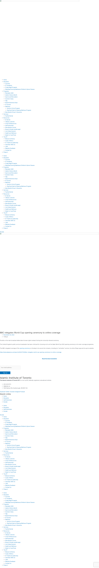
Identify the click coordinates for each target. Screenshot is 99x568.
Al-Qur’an (7, 119)
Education (6, 81)
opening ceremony (25, 348)
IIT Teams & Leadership (11, 142)
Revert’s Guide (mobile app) (12, 129)
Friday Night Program (11, 87)
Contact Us (8, 150)
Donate (5, 402)
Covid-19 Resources (10, 123)
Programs (6, 91)
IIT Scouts (8, 104)
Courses (7, 83)
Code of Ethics (9, 140)
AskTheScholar (9, 125)
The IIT (5, 137)
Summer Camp (9, 99)
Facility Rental (9, 116)
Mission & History (10, 138)
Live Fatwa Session (10, 131)
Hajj (6, 100)
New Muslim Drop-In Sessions (13, 112)
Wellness (7, 106)
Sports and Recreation (11, 97)
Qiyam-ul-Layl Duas (10, 135)
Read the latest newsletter (49, 358)
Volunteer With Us (10, 144)
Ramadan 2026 (9, 93)
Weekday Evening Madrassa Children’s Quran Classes (20, 89)
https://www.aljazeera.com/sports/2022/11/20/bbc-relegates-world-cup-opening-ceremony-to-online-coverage (30, 352)
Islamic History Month (11, 95)
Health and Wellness (10, 133)
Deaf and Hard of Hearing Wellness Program (19, 110)
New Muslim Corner (10, 127)
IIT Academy (8, 85)
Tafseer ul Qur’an (10, 121)
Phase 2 (5, 152)
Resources (6, 118)
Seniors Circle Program (13, 108)
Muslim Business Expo (11, 102)
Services (5, 114)
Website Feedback (10, 148)
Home (5, 79)
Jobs (6, 146)
